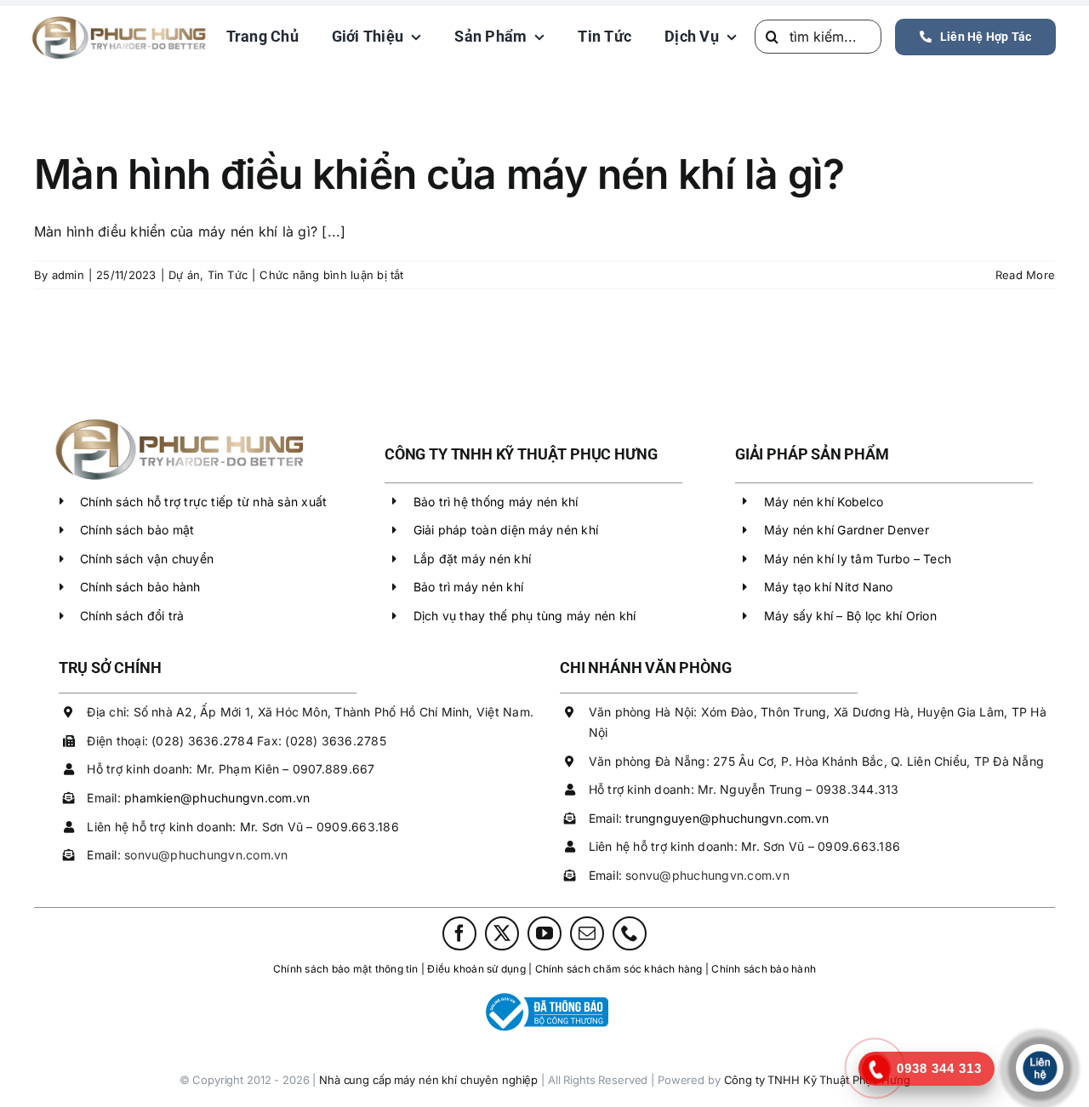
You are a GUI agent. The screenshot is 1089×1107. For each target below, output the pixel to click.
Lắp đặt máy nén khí (472, 558)
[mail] (587, 933)
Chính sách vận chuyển (147, 558)
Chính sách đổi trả (132, 615)
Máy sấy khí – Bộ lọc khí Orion (850, 615)
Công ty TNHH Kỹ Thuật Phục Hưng (817, 1080)
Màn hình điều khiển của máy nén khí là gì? (439, 174)
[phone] (630, 933)
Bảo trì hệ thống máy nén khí (496, 501)
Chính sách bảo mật (137, 529)
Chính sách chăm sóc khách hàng (619, 968)
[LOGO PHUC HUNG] (178, 419)
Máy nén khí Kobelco (824, 501)
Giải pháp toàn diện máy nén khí (505, 529)
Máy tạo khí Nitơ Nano (828, 586)
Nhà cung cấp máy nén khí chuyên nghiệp (428, 1080)
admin (68, 275)
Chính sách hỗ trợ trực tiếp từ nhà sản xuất (203, 501)
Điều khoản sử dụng (476, 968)
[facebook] (459, 933)
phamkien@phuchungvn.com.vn (217, 797)
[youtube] (544, 933)
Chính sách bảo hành (140, 586)
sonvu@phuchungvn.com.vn (206, 854)
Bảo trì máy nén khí (468, 586)
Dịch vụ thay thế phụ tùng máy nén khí (524, 615)
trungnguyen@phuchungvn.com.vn (727, 818)
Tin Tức (228, 275)
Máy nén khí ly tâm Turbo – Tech (857, 558)
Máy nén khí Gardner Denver (846, 529)
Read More (1025, 275)
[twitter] (502, 933)
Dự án (184, 275)
